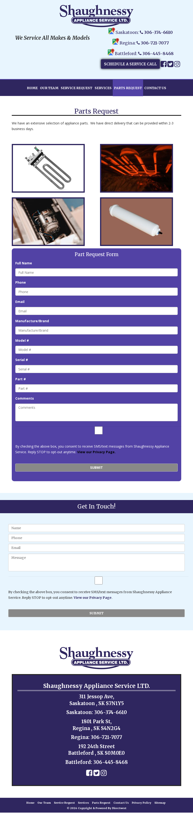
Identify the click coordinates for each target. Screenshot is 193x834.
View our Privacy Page (93, 598)
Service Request (76, 88)
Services (103, 88)
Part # (20, 379)
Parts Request (128, 88)
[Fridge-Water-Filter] (140, 221)
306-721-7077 (155, 43)
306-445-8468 (158, 53)
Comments (24, 398)
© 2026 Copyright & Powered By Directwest (96, 808)
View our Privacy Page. (96, 452)
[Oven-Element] (140, 168)
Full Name (23, 263)
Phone (20, 282)
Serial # (21, 360)
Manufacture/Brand (32, 321)
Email (19, 302)
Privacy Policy (141, 802)
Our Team (49, 88)
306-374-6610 (158, 32)
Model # (22, 340)
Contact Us (155, 88)
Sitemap (159, 802)
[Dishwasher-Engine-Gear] (52, 221)
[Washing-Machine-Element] (52, 168)
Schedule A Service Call (130, 64)
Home (32, 88)
